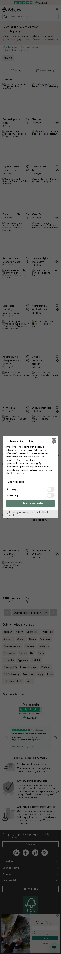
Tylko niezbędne (15, 481)
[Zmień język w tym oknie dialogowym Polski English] (53, 440)
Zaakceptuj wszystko (30, 503)
